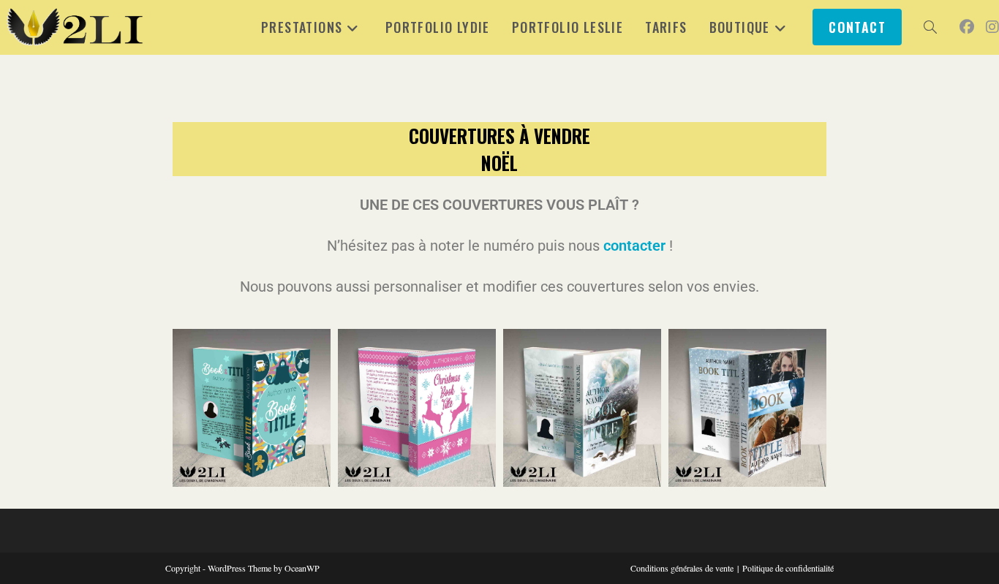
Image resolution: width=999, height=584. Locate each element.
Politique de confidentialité (788, 568)
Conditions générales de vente (682, 568)
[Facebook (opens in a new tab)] (967, 27)
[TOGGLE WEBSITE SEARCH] (930, 27)
